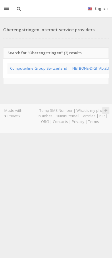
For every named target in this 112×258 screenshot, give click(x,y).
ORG (45, 121)
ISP (102, 115)
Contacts (60, 121)
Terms (93, 121)
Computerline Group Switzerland (38, 68)
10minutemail (67, 115)
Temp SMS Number (56, 110)
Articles (89, 115)
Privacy (78, 121)
